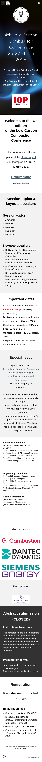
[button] (3, 3)
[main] (21, 46)
